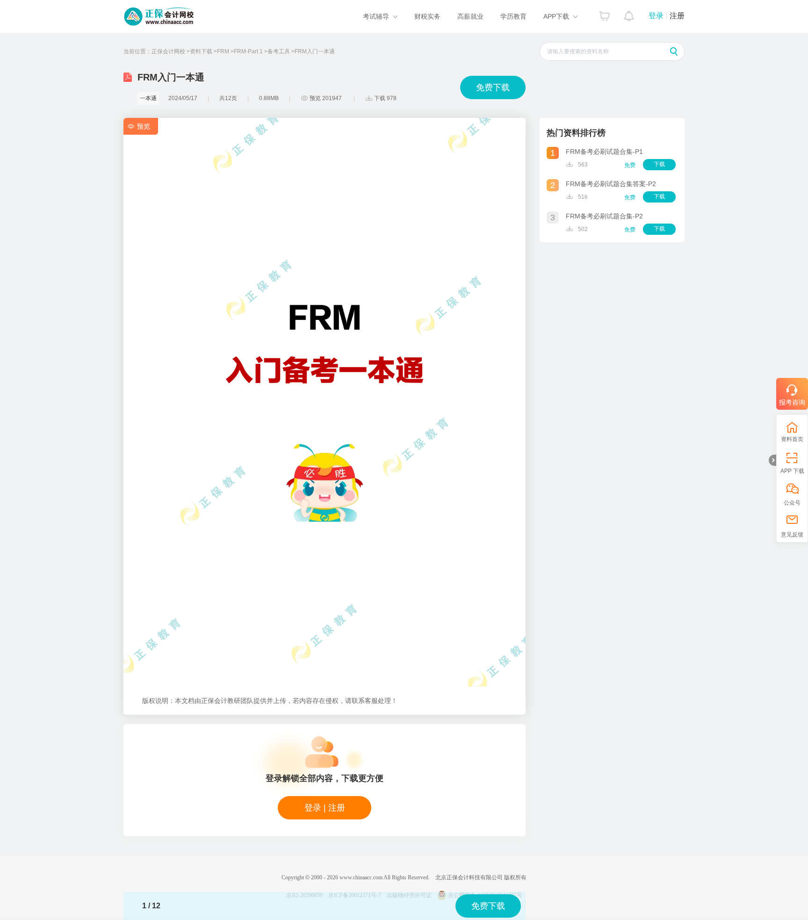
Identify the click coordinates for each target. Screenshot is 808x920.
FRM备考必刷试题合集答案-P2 (611, 184)
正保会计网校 (168, 51)
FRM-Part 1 (248, 51)
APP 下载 (792, 471)
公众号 (792, 503)
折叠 (772, 460)
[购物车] (604, 13)
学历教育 (513, 16)
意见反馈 (792, 534)
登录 (656, 16)
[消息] (629, 13)
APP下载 (556, 16)
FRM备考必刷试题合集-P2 (604, 216)
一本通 (148, 98)
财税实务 (427, 16)
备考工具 (278, 51)
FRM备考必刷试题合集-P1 (604, 151)
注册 (677, 16)
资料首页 (792, 439)
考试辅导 (376, 16)
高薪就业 (470, 16)
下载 (659, 164)
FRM (223, 51)
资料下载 (201, 51)
